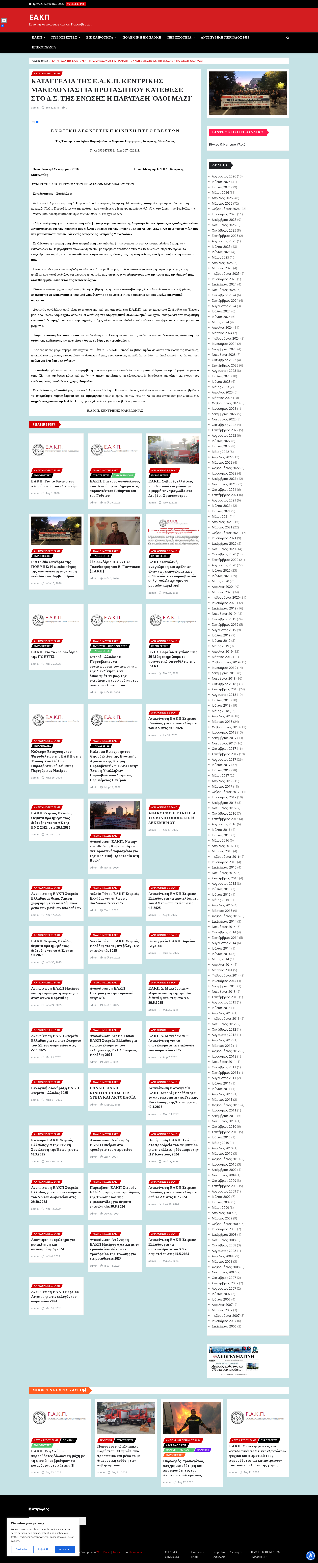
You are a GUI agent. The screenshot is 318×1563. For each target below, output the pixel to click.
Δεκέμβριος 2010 (224, 1115)
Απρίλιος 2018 (222, 716)
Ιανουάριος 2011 (224, 1110)
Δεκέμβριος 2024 (224, 284)
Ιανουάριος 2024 (224, 343)
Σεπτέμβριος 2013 (225, 997)
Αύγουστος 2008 (224, 1250)
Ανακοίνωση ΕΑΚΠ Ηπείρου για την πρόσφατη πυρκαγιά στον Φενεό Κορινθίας (55, 993)
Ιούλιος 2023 (221, 376)
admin (35, 107)
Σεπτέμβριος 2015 (225, 878)
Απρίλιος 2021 (222, 522)
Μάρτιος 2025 (222, 268)
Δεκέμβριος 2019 (224, 608)
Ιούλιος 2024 (221, 311)
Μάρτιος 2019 (222, 656)
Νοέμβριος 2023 (224, 354)
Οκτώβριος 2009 (224, 1180)
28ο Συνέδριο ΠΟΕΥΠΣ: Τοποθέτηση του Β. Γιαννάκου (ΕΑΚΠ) (115, 566)
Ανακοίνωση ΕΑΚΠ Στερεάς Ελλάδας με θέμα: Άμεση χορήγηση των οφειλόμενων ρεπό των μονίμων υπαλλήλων (56, 901)
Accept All (64, 1549)
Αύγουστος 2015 (224, 883)
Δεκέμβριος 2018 (224, 673)
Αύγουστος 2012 (224, 1034)
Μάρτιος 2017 (222, 786)
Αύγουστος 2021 (224, 500)
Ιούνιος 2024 (221, 316)
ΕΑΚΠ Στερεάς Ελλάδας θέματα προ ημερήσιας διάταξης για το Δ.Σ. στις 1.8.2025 (52, 948)
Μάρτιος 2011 (222, 1099)
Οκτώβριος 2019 (224, 619)
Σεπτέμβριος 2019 (225, 624)
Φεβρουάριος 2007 (226, 1315)
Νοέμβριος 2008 (224, 1240)
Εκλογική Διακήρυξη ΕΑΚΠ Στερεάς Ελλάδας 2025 (55, 1090)
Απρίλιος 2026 (222, 198)
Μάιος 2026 (220, 192)
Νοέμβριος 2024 (224, 289)
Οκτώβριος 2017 (224, 748)
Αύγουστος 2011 (224, 1078)
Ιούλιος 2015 (221, 889)
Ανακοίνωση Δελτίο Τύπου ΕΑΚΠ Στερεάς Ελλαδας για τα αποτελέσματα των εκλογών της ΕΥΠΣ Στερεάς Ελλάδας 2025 (113, 1045)
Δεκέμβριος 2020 (224, 543)
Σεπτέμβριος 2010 (225, 1132)
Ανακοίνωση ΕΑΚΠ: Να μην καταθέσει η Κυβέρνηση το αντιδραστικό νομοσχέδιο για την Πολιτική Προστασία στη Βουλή (114, 851)
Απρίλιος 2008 (222, 1256)
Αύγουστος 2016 (224, 824)
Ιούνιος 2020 (221, 576)
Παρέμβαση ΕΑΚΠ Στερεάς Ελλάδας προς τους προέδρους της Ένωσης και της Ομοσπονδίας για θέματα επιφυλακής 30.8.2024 (115, 1197)
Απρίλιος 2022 (222, 457)
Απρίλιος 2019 (222, 651)
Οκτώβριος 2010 (224, 1126)
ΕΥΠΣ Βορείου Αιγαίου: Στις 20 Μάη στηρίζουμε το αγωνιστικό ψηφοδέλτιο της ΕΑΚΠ (172, 659)
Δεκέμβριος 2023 (224, 349)
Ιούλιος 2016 (221, 829)
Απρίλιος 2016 (222, 846)
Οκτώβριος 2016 (224, 813)
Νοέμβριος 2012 (224, 1024)
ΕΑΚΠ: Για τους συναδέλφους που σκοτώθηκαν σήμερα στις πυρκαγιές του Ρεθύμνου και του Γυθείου (115, 489)
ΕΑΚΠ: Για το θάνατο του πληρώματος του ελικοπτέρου (55, 484)
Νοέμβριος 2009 (224, 1175)
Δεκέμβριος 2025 (224, 219)
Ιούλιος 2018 (221, 700)
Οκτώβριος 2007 (224, 1277)
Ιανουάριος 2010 (224, 1164)
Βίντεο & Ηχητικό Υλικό (227, 144)
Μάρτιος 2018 (222, 721)
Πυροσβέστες (64, 37)
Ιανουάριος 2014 (224, 980)
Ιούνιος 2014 (221, 954)
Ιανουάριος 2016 (224, 862)
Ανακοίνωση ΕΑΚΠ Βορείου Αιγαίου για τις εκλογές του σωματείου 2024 (55, 1296)
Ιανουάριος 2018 (224, 732)
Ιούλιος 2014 (221, 948)
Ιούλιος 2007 (221, 1294)
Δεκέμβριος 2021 (224, 478)
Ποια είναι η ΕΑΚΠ (199, 1554)
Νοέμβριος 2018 (224, 678)
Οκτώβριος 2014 (224, 932)
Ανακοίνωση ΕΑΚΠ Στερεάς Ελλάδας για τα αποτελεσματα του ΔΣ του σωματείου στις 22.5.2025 (56, 1043)
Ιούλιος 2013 (221, 1007)
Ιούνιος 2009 (221, 1202)
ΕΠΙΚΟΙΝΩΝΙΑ (44, 47)
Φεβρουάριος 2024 (226, 338)
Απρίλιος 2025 (222, 262)
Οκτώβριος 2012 (224, 1029)
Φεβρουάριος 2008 (226, 1267)
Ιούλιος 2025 (221, 246)
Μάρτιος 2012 (222, 1045)
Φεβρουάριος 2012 (226, 1051)
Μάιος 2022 (220, 451)
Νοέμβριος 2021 (224, 484)
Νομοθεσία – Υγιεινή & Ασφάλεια (227, 1554)
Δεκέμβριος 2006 (224, 1326)
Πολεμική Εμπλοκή (142, 37)
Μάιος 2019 (220, 646)
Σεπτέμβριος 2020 (225, 559)
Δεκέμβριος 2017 (224, 738)
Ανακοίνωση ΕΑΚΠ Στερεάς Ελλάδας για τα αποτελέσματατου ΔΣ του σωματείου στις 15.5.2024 (172, 1247)
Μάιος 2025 (220, 257)
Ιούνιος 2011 (221, 1088)
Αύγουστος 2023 (224, 370)
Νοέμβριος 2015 (224, 872)
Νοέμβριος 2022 (224, 419)
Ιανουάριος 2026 (224, 214)
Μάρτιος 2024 (222, 333)
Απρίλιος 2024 (222, 327)
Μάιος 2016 (220, 840)
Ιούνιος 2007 (221, 1299)
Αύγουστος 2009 (224, 1191)
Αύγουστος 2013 (224, 1002)
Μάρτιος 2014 (222, 970)
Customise (21, 1549)
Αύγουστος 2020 (224, 565)
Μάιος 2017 (220, 775)
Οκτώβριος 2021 (224, 489)
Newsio (117, 1552)
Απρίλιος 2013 (222, 1013)
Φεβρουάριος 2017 (226, 791)
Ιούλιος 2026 (221, 181)
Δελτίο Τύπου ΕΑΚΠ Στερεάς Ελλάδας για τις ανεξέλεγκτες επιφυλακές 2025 (114, 946)
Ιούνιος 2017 (221, 770)
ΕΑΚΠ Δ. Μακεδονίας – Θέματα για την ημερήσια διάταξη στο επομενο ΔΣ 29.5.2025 (169, 996)
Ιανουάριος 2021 (224, 538)
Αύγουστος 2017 (224, 759)
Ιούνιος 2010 (221, 1137)
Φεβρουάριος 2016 (226, 856)
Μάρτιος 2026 (222, 203)
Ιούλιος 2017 (221, 764)
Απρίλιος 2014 (222, 964)
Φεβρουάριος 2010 (226, 1159)
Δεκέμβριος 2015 (224, 867)
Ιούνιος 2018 (221, 705)
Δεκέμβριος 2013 (224, 986)
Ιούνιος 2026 (221, 187)
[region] (43, 1537)
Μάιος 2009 (220, 1207)
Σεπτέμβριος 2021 (225, 495)
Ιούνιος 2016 (221, 835)
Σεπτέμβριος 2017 (225, 754)
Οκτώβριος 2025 (224, 230)
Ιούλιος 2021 (221, 505)
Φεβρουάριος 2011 (226, 1105)
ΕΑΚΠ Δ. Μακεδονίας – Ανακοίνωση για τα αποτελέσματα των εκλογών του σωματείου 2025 (171, 1043)
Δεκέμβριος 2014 (224, 921)
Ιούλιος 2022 (221, 441)
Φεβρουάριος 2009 (226, 1223)
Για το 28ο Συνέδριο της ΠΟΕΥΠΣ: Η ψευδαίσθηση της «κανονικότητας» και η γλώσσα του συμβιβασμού (54, 569)
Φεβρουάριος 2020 (226, 597)
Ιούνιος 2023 (221, 381)
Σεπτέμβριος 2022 (225, 430)
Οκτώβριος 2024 (224, 295)
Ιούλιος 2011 (221, 1083)
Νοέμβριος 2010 (224, 1121)
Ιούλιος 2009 (221, 1196)
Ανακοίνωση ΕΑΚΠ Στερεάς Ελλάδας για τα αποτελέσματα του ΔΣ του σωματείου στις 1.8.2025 (173, 901)
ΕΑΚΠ (39, 17)
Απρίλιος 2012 (222, 1040)
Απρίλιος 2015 (222, 905)
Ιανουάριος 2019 (224, 667)
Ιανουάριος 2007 (224, 1321)
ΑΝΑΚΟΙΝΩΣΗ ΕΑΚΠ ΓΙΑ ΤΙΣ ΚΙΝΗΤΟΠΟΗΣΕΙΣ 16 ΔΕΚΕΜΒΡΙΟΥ (172, 818)
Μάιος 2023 (220, 387)
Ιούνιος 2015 (221, 894)
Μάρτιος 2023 (222, 397)
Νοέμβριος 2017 (224, 743)
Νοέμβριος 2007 (224, 1272)
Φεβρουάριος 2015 (226, 916)
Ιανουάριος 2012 (224, 1056)
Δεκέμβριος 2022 (224, 414)
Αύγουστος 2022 (224, 435)
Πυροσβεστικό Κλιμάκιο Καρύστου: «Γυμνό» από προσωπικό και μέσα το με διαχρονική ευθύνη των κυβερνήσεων (118, 1456)
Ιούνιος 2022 (221, 446)
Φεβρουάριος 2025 (226, 273)
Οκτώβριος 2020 (224, 554)
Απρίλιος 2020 (222, 586)
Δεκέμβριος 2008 (224, 1234)
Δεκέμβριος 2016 (224, 802)
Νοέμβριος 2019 (224, 613)
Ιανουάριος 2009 (224, 1229)
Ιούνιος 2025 (221, 252)
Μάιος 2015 (220, 899)
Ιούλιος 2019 (221, 635)
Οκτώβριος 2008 (224, 1245)
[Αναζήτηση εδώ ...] (287, 38)
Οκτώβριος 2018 (224, 684)
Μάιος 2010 (220, 1142)
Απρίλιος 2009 (222, 1213)
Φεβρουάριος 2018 (226, 727)
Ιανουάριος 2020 (224, 603)
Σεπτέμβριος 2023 (225, 365)
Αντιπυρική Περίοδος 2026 (225, 37)
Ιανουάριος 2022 (224, 473)
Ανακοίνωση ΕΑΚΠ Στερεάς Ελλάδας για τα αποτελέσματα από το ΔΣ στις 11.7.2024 (173, 1192)
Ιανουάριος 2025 (224, 279)
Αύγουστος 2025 (224, 241)
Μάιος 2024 (220, 322)
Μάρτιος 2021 (222, 527)
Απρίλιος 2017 (222, 781)
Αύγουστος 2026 (224, 176)
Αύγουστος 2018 (224, 694)
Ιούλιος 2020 (221, 570)
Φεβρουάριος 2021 (226, 532)
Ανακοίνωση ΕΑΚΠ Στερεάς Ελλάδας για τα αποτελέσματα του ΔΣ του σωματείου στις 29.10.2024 (56, 1195)
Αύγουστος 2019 (224, 630)
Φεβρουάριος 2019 (226, 662)
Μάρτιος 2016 (222, 851)
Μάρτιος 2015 (222, 910)
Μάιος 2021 (220, 516)
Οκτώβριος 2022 (224, 424)
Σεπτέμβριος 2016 (225, 819)
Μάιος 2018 (220, 711)
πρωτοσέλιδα (228, 1374)
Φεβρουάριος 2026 (226, 208)
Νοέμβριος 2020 (224, 549)
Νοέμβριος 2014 (224, 926)
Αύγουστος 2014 (224, 943)
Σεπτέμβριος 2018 (225, 689)
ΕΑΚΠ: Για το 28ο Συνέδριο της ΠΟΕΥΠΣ (54, 654)
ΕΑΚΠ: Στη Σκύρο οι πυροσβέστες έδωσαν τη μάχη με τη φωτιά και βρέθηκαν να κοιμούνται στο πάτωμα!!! (58, 1458)
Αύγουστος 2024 (224, 306)
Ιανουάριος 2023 (224, 408)
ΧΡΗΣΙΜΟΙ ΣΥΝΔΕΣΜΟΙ (172, 1554)
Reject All (43, 1549)
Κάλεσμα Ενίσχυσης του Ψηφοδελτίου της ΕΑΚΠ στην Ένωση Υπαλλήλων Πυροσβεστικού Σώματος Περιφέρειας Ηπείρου (56, 761)
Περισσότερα (179, 37)
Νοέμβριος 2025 (224, 225)
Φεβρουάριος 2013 (226, 1018)
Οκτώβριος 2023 (224, 360)
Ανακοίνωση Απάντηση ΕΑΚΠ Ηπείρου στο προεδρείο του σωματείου (111, 1144)
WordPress (103, 1552)
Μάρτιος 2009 (222, 1218)
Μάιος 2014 (220, 959)
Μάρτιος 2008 (222, 1261)
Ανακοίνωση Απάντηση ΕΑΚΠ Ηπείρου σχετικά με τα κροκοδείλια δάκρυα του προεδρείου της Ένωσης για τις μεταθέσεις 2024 (114, 1249)
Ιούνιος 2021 (221, 511)
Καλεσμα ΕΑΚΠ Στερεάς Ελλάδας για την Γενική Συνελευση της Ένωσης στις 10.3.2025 (54, 1147)
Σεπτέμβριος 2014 (225, 937)
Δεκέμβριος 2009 (224, 1169)
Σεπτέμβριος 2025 (225, 235)
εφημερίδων (242, 1374)
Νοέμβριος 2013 (224, 991)
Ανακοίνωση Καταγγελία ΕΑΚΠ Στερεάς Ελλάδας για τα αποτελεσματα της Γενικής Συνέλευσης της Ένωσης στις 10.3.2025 (173, 1097)
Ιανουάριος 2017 (224, 797)
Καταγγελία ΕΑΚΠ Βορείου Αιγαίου (171, 943)
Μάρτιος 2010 (222, 1153)
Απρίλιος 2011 (222, 1094)
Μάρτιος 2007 (222, 1310)
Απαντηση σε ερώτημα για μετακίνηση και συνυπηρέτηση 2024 (53, 1244)
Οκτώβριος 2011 (224, 1067)
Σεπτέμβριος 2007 (225, 1283)
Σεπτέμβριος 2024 (225, 300)
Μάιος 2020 (220, 581)
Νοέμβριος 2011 (224, 1061)
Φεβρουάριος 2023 (226, 403)
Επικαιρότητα (100, 37)
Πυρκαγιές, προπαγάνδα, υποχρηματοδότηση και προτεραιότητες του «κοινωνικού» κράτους (183, 1468)
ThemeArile (136, 1552)
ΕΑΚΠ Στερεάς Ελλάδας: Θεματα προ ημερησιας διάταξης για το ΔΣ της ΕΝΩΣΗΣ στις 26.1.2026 (52, 820)
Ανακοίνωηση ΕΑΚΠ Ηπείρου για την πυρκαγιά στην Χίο (111, 993)
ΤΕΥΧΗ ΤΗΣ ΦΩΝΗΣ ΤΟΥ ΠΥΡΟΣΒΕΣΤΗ (265, 1554)
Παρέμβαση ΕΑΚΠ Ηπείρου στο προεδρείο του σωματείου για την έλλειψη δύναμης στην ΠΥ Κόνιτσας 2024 (173, 1147)
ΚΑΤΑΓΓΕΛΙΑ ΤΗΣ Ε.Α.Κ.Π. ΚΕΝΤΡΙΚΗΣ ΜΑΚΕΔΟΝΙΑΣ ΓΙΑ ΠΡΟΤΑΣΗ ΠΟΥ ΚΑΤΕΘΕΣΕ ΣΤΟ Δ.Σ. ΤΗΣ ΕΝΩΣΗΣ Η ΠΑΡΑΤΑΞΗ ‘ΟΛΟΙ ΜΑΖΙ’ (128, 60)
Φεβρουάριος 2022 (226, 468)
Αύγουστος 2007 (224, 1288)
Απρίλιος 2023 (222, 392)
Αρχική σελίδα (40, 60)
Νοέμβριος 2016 (224, 808)
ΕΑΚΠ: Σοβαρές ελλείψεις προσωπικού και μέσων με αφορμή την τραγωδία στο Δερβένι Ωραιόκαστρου (170, 489)
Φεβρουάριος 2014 (226, 975)
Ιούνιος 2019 (221, 640)
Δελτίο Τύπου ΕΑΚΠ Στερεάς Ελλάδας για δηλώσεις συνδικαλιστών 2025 (114, 898)
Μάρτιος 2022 (222, 462)
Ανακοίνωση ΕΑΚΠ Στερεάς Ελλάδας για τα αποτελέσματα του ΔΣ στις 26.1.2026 (173, 723)
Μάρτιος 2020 (222, 592)
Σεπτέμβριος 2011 (225, 1072)
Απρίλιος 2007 (222, 1304)
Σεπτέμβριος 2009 (225, 1186)
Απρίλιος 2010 (222, 1148)
